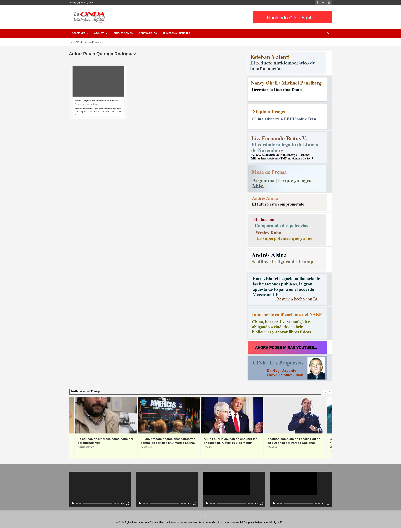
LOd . (270, 450)
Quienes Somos (123, 33)
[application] (100, 489)
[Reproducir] (73, 503)
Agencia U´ (210, 447)
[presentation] (325, 392)
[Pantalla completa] (127, 503)
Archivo (99, 33)
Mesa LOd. (84, 447)
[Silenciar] (122, 503)
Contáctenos (148, 33)
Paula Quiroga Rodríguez (87, 104)
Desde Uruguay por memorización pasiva (96, 100)
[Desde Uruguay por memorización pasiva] (98, 82)
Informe (146, 447)
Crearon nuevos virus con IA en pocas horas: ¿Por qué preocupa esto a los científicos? (294, 442)
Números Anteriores (176, 33)
